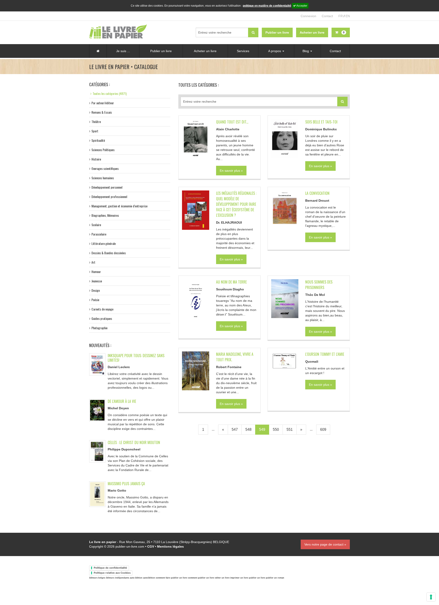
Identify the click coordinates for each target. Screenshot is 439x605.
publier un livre (257, 578)
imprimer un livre (239, 578)
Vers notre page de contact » (325, 544)
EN (347, 16)
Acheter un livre (205, 51)
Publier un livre (161, 51)
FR (340, 16)
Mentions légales (170, 546)
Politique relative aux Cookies (112, 572)
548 (248, 429)
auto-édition (136, 578)
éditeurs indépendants (117, 578)
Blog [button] (306, 51)
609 (323, 429)
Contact (327, 16)
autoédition (149, 578)
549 (262, 429)
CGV (150, 546)
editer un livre (222, 578)
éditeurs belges (97, 578)
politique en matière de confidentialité (267, 5)
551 (289, 429)
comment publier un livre (201, 578)
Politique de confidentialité (110, 567)
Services (243, 51)
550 (276, 429)
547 (235, 429)
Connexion (308, 16)
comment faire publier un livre (171, 578)
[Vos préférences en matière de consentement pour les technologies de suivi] (431, 597)
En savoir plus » (231, 170)
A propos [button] (275, 51)
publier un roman (275, 578)
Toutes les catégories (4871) (110, 93)
